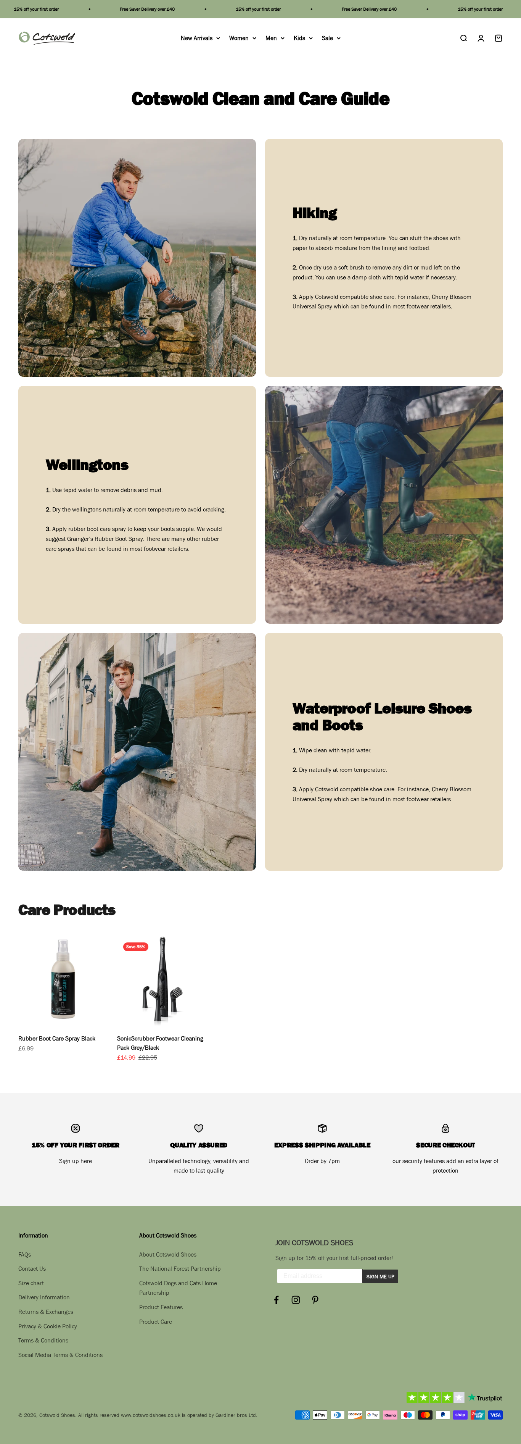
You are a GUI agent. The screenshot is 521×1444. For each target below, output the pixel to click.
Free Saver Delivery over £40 (120, 9)
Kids (299, 37)
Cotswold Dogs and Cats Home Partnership (178, 1287)
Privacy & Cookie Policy (47, 1326)
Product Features (161, 1307)
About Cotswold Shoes (167, 1254)
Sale (327, 37)
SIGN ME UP (380, 1276)
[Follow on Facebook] (276, 1300)
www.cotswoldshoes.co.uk (150, 1415)
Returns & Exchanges (45, 1311)
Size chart (31, 1282)
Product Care (155, 1321)
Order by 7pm (322, 1160)
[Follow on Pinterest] (315, 1300)
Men (271, 37)
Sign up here (75, 1160)
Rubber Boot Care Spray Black (56, 1038)
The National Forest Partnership (180, 1268)
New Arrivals (196, 37)
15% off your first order (231, 9)
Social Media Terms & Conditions (60, 1354)
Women (239, 37)
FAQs (24, 1254)
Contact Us (32, 1268)
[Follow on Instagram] (296, 1300)
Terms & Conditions (43, 1340)
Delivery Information (44, 1297)
